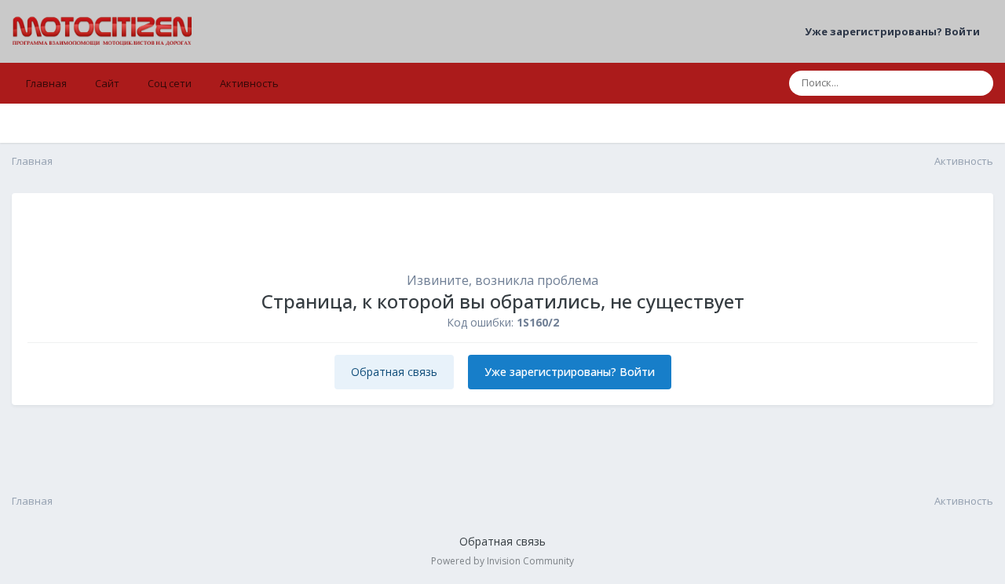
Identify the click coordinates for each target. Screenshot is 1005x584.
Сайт (107, 83)
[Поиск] (976, 83)
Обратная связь (394, 371)
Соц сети (170, 83)
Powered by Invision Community (502, 561)
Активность (249, 83)
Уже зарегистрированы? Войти (895, 31)
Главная (46, 83)
